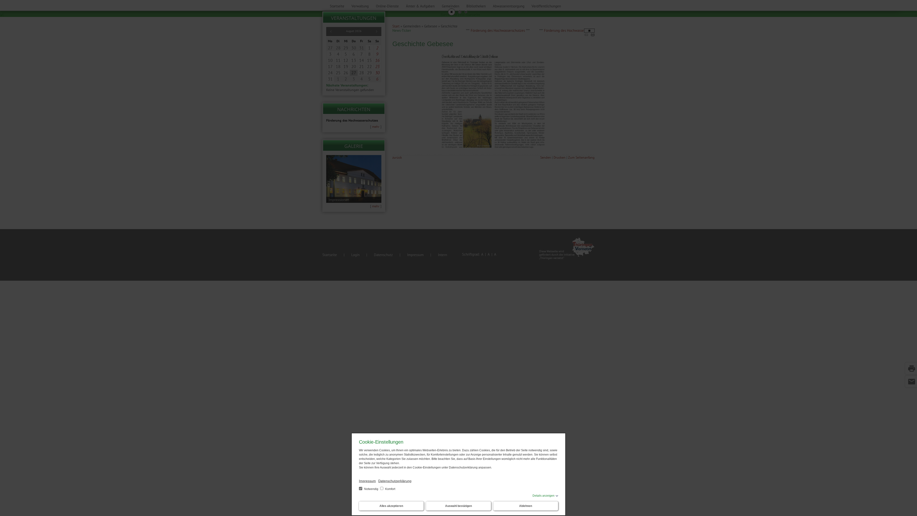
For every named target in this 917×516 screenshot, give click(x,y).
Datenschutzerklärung (394, 481)
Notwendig (371, 489)
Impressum (367, 481)
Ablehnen (525, 506)
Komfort (389, 489)
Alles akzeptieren (391, 506)
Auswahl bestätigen (458, 506)
